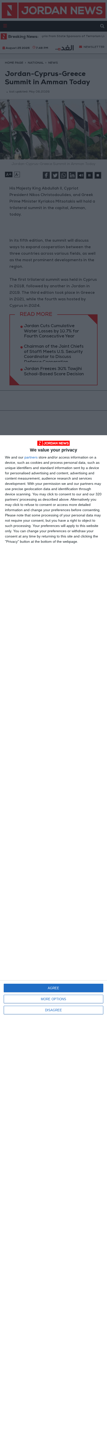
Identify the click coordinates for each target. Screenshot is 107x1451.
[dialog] (53, 943)
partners (31, 457)
